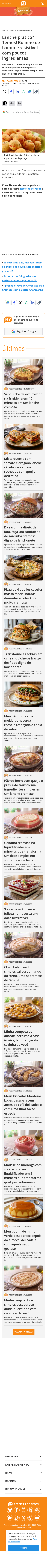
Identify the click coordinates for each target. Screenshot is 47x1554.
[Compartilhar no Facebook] (11, 91)
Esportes (11, 1456)
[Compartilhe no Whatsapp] (23, 91)
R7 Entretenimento (9, 30)
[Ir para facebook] (17, 1510)
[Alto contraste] (4, 103)
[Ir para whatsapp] (30, 1518)
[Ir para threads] (37, 1510)
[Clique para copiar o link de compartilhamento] (36, 91)
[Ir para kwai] (30, 1510)
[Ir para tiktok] (17, 1518)
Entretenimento (17, 1464)
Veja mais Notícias (23, 1332)
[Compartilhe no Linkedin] (17, 91)
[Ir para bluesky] (10, 1510)
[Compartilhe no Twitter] (4, 91)
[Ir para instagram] (23, 1510)
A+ (12, 103)
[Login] (42, 3)
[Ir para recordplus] (10, 1518)
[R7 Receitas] (23, 11)
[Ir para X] (23, 1518)
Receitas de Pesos (25, 30)
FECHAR (23, 1548)
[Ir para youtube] (37, 1518)
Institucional (15, 1489)
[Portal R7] (23, 3)
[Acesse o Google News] (29, 92)
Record (10, 1481)
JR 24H (9, 1473)
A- (19, 103)
